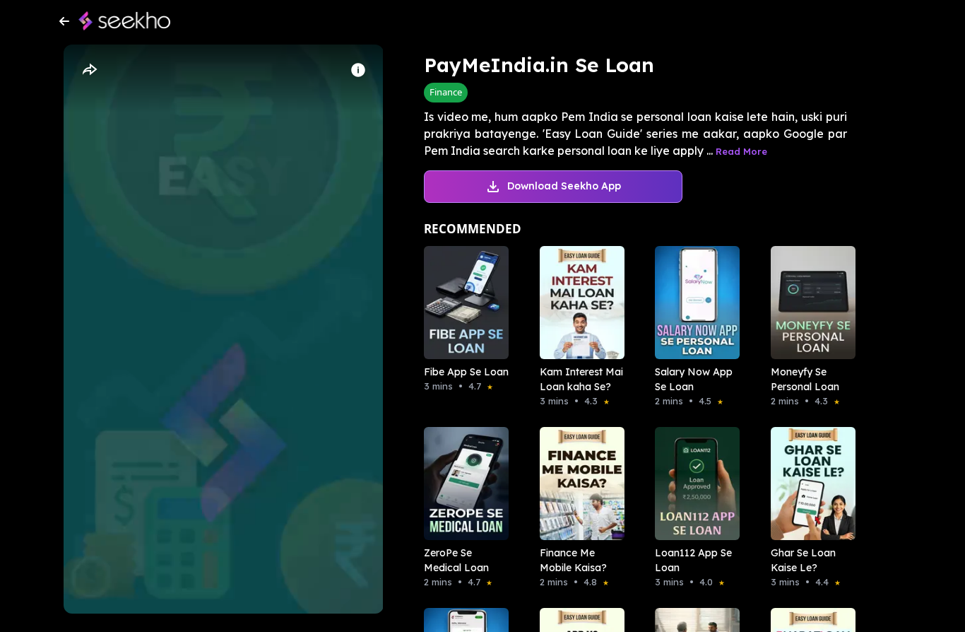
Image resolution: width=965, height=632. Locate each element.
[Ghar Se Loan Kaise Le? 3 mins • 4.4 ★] (809, 483)
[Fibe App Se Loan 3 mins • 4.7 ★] (462, 302)
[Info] (358, 70)
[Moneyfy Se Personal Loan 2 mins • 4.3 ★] (809, 302)
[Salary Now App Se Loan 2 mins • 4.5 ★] (693, 302)
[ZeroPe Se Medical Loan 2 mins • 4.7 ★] (462, 483)
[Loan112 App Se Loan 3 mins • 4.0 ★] (693, 483)
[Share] (89, 70)
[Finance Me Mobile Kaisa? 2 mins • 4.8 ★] (578, 483)
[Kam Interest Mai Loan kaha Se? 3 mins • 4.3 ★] (578, 302)
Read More (741, 151)
